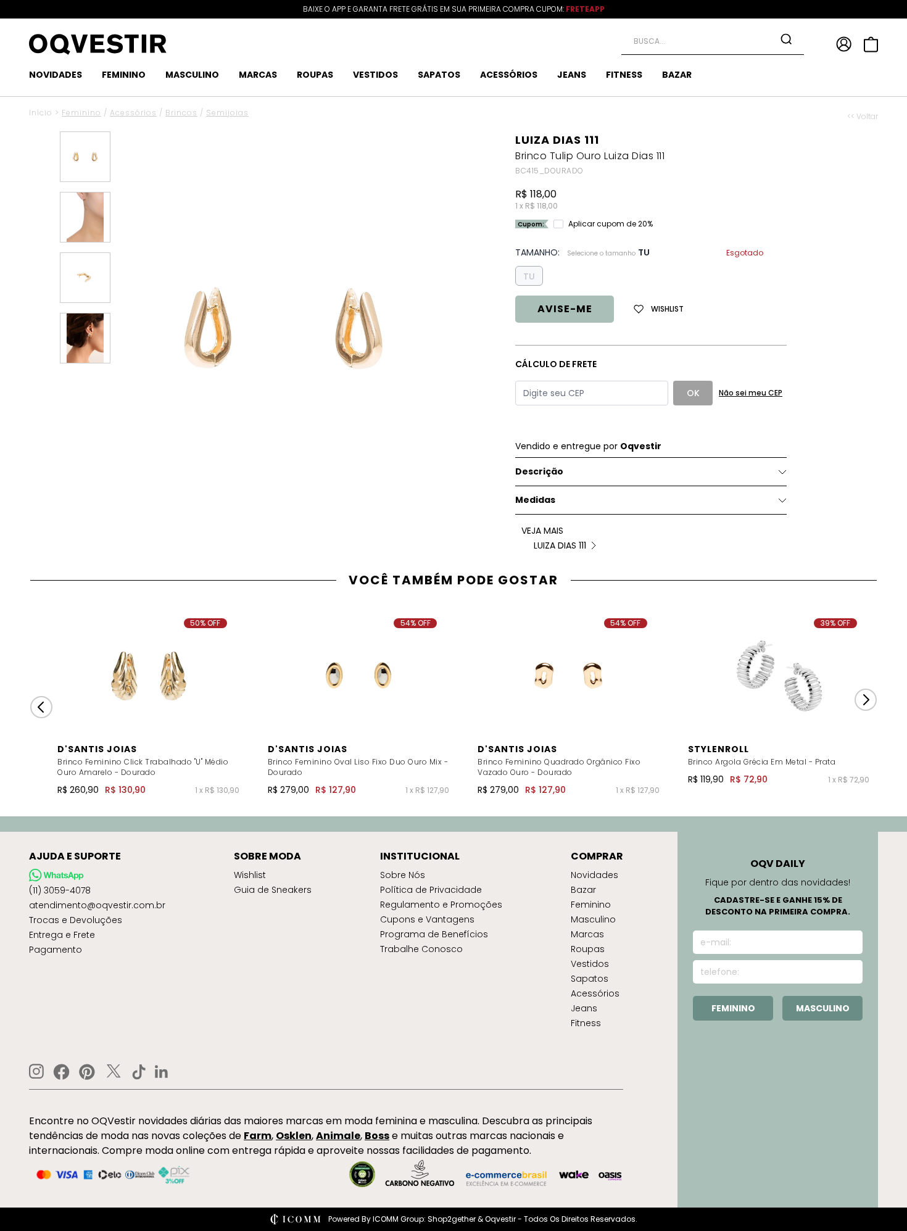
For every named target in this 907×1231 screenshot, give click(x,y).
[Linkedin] (161, 1072)
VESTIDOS (375, 74)
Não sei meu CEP (750, 393)
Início (40, 112)
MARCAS (258, 74)
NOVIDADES (55, 74)
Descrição (539, 471)
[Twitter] (113, 1071)
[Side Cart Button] (871, 44)
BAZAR (677, 74)
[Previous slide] (41, 707)
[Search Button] (786, 38)
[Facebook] (61, 1072)
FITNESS (624, 74)
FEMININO (124, 74)
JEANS (571, 74)
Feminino (81, 112)
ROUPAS (315, 74)
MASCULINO (192, 74)
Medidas (535, 500)
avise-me (564, 309)
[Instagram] (36, 1071)
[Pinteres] (87, 1072)
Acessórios (133, 112)
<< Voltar (862, 117)
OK (693, 393)
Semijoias (227, 112)
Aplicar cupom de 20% (610, 224)
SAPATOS (439, 74)
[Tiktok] (139, 1072)
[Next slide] (866, 700)
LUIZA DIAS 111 (557, 139)
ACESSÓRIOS (508, 74)
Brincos (181, 112)
